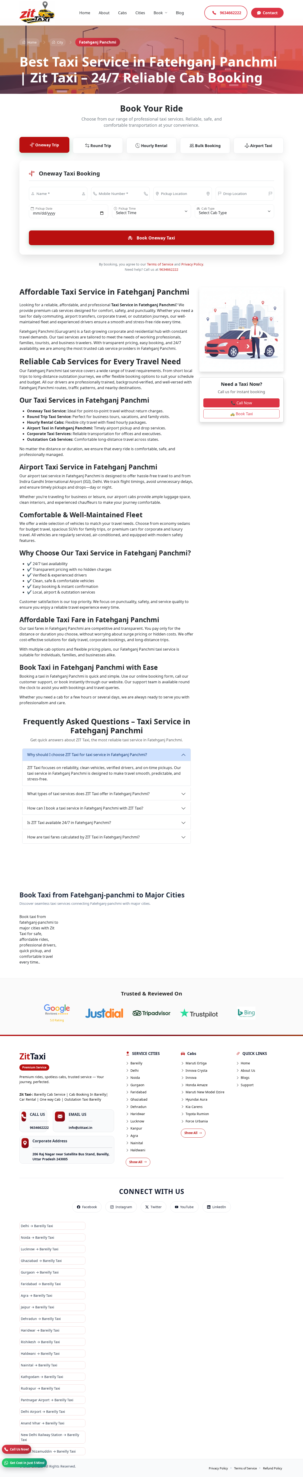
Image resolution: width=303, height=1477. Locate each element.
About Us (248, 1070)
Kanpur (136, 1128)
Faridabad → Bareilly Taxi (41, 1284)
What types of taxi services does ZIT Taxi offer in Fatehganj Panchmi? (88, 793)
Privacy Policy (192, 264)
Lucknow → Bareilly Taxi (39, 1249)
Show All (135, 1162)
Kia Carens (194, 1106)
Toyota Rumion (197, 1114)
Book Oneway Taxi (156, 238)
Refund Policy (272, 1468)
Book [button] (158, 12)
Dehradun (138, 1106)
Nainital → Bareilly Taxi (39, 1365)
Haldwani (137, 1150)
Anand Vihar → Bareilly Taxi (42, 1423)
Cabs (122, 12)
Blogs (245, 1077)
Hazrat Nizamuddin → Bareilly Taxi (48, 1451)
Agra (134, 1135)
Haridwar (137, 1114)
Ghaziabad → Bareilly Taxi (41, 1260)
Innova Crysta (196, 1070)
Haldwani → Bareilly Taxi (40, 1353)
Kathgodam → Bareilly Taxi (42, 1376)
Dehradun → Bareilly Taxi (41, 1318)
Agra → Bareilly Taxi (36, 1295)
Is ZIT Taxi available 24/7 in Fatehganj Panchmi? (69, 822)
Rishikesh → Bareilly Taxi (40, 1342)
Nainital (136, 1143)
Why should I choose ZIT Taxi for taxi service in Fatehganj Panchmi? (87, 754)
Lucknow (137, 1121)
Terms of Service (160, 264)
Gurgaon (137, 1085)
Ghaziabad (138, 1099)
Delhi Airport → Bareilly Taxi (43, 1411)
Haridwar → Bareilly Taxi (40, 1330)
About (104, 12)
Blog (180, 12)
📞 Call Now (241, 402)
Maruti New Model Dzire (205, 1092)
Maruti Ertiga (196, 1063)
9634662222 (168, 269)
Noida (135, 1077)
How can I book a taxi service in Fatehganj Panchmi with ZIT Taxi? (85, 808)
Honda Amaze (197, 1085)
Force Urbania (197, 1121)
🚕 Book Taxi (241, 413)
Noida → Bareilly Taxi (37, 1237)
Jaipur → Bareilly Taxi (37, 1307)
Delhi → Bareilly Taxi (37, 1226)
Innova (191, 1077)
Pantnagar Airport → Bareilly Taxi (47, 1400)
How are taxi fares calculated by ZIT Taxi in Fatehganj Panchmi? (83, 837)
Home (84, 12)
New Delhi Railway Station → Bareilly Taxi (50, 1437)
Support (247, 1085)
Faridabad (138, 1092)
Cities (140, 12)
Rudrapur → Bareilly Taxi (40, 1388)
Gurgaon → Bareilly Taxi (40, 1272)
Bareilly (136, 1063)
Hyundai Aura (196, 1099)
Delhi (134, 1070)
